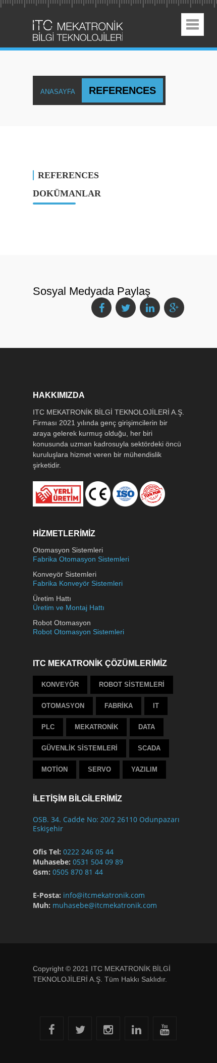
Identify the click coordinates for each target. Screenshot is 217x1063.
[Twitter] (80, 1031)
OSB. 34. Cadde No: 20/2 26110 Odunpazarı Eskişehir (106, 824)
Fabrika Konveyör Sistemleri (78, 583)
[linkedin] (136, 1031)
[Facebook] (51, 1031)
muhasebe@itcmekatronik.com (104, 905)
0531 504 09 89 (98, 862)
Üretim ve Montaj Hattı (68, 607)
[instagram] (108, 1031)
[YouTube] (165, 1031)
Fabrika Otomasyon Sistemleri (81, 559)
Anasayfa (67, 90)
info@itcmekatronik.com (104, 895)
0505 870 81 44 (77, 872)
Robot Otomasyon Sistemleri (78, 632)
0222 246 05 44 (88, 851)
